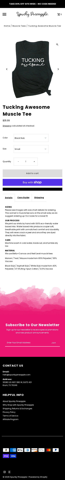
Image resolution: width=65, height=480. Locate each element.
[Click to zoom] (57, 44)
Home (7, 26)
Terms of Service (10, 416)
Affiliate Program (10, 419)
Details (8, 197)
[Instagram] (4, 472)
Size (4, 149)
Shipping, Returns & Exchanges (17, 408)
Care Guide (23, 197)
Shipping (7, 126)
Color (5, 138)
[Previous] (7, 69)
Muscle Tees (19, 26)
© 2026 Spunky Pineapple (15, 477)
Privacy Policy (9, 412)
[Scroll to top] (58, 471)
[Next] (58, 69)
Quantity (7, 161)
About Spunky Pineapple (14, 401)
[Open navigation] (8, 14)
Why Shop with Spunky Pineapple (18, 405)
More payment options (32, 189)
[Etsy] (9, 472)
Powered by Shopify (38, 477)
